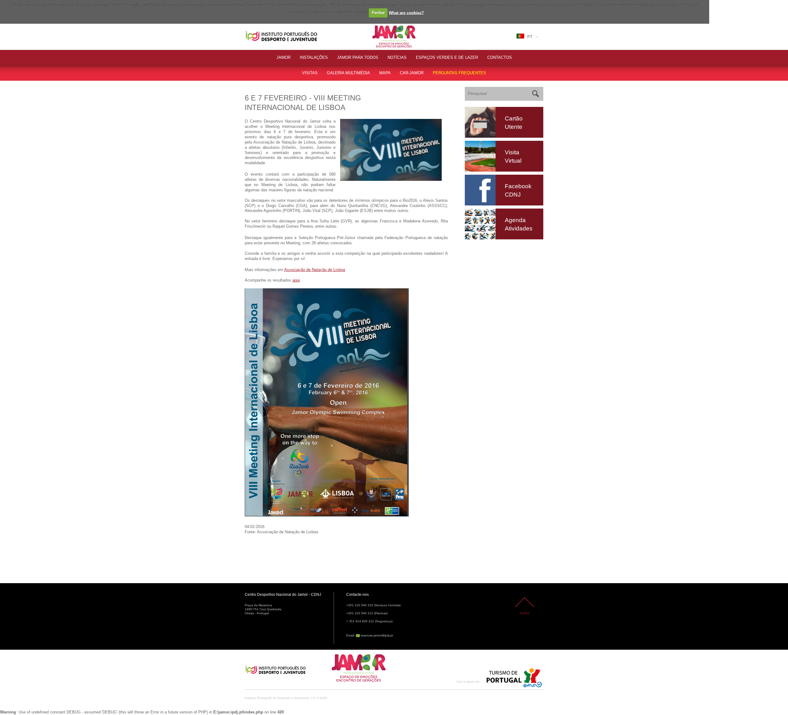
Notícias (397, 57)
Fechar (378, 12)
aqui (296, 280)
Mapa (385, 73)
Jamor (378, 26)
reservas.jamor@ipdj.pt (377, 635)
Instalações (314, 57)
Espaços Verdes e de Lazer (447, 57)
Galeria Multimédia (348, 73)
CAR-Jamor (412, 73)
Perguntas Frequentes (459, 73)
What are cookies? (406, 12)
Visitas (310, 73)
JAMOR (283, 57)
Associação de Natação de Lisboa (314, 269)
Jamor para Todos (357, 57)
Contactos (499, 57)
